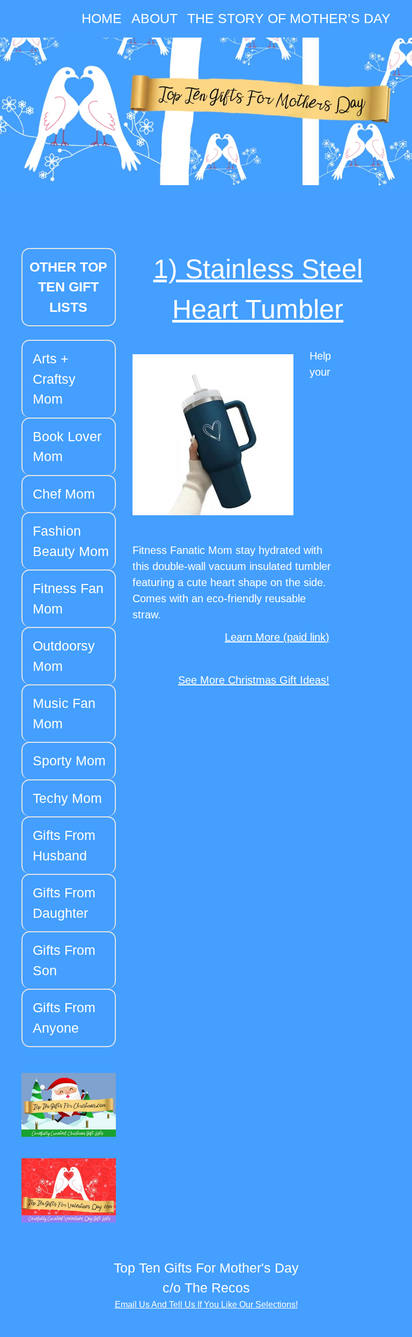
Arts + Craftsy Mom (54, 378)
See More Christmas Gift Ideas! (253, 680)
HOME (102, 18)
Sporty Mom (69, 760)
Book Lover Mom (67, 446)
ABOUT (154, 18)
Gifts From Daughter (64, 902)
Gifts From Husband (64, 845)
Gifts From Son (64, 960)
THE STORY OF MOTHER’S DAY (289, 18)
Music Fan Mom (64, 713)
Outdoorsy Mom (64, 656)
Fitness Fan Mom (68, 598)
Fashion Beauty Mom (71, 541)
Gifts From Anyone (64, 1017)
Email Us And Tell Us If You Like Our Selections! (206, 1304)
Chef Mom (64, 493)
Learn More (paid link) (277, 637)
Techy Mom (67, 798)
